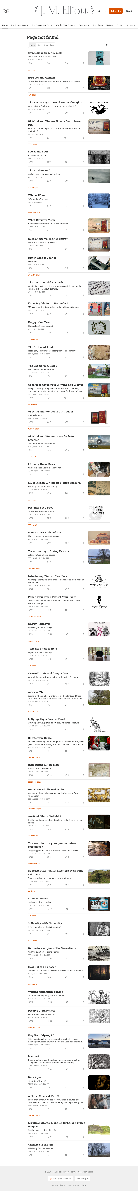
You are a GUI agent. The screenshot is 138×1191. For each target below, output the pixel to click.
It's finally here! (35, 415)
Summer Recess (38, 898)
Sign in (129, 11)
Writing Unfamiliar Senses (45, 991)
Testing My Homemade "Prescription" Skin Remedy (51, 350)
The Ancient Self (39, 170)
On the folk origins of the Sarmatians (52, 948)
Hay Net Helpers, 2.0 (41, 1035)
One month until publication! (41, 443)
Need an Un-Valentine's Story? (48, 238)
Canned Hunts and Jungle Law (48, 673)
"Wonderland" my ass (38, 199)
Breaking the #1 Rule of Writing (42, 486)
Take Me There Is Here (42, 648)
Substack (56, 1185)
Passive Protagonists (41, 1010)
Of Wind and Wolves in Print (41, 511)
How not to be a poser (42, 967)
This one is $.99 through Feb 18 (43, 242)
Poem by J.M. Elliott (37, 1080)
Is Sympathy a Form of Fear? (46, 719)
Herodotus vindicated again (46, 789)
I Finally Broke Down (42, 464)
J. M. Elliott (39, 60)
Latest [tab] (32, 45)
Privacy (66, 1171)
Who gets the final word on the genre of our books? (52, 106)
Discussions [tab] (49, 45)
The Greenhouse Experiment (41, 369)
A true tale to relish (37, 155)
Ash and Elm (36, 692)
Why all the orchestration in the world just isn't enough (53, 677)
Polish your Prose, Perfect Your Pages (52, 597)
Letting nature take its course (41, 554)
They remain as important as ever (43, 536)
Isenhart (33, 1056)
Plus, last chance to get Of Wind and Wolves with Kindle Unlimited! (54, 129)
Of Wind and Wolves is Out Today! (50, 411)
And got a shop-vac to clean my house (45, 467)
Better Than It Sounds (42, 257)
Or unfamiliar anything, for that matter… (46, 995)
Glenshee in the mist (41, 1144)
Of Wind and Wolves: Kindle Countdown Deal (54, 122)
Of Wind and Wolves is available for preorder (51, 438)
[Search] (99, 11)
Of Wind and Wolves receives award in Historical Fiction (54, 81)
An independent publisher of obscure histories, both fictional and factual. (56, 581)
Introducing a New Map (43, 764)
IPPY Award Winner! (41, 77)
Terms (74, 1171)
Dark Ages (34, 1077)
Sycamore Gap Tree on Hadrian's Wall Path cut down (55, 872)
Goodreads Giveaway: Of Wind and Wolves (55, 384)
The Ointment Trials (41, 347)
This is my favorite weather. (40, 1148)
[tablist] (41, 45)
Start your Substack (62, 1178)
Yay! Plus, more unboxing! (40, 652)
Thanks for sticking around (40, 325)
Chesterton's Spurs (40, 738)
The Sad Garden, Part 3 (42, 365)
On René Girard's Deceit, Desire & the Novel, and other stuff (55, 970)
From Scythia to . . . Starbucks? (48, 303)
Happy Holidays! (39, 623)
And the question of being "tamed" (44, 951)
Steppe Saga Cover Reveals (45, 53)
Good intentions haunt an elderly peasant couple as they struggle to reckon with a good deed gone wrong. (54, 1061)
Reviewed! (32, 261)
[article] (69, 58)
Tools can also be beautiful (40, 768)
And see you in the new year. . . (42, 627)
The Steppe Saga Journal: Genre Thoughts (55, 102)
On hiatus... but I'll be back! (40, 902)
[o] (99, 441)
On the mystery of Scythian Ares (43, 1130)
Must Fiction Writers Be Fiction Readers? (54, 482)
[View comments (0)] (48, 137)
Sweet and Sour (38, 151)
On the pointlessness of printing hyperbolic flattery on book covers (56, 821)
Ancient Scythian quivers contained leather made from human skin (53, 794)
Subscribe (116, 11)
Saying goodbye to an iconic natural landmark (49, 878)
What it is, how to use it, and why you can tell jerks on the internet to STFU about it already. (54, 287)
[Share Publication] (105, 11)
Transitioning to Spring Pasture (48, 551)
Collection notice (85, 1171)
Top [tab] (39, 45)
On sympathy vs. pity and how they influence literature (53, 722)
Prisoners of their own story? (41, 1014)
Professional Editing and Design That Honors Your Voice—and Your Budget (55, 602)
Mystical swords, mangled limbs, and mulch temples (56, 1124)
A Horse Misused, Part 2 (43, 1096)
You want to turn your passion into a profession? (52, 844)
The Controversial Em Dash (45, 282)
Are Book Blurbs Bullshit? (44, 816)
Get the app (82, 1178)
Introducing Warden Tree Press (48, 576)
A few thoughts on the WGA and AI (44, 927)
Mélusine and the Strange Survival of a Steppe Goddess (53, 307)
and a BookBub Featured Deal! (42, 56)
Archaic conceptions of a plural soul (44, 174)
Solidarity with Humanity (45, 923)
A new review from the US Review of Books (48, 223)
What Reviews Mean (41, 220)
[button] (5, 25)
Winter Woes (36, 195)
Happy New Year (39, 322)
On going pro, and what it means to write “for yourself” (53, 850)
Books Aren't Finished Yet (44, 532)
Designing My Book (41, 507)
